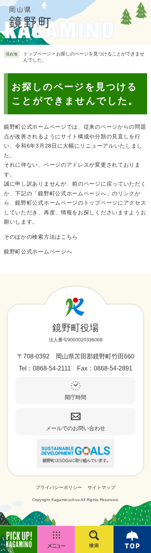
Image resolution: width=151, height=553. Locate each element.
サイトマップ (101, 487)
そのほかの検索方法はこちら (41, 237)
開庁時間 (75, 397)
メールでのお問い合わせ (75, 428)
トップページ (37, 54)
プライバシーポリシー (59, 487)
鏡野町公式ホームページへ (38, 251)
